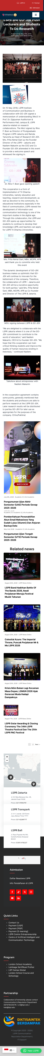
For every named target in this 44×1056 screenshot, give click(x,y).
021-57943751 (21, 803)
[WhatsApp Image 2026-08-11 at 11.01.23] (11, 706)
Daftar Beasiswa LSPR (20, 878)
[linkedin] (18, 898)
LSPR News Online (25, 36)
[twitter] (24, 891)
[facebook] (12, 891)
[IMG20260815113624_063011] (22, 553)
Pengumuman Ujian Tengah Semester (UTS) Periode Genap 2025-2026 (20, 537)
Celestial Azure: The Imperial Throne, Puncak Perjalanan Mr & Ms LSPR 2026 (21, 642)
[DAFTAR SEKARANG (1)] (9, 14)
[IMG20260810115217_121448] (22, 654)
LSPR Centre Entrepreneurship (23, 934)
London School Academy (20, 964)
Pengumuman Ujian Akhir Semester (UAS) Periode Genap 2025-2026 (20, 504)
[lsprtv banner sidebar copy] (22, 422)
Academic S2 (17, 512)
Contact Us (14, 922)
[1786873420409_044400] (22, 605)
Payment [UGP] (16, 925)
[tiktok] (18, 891)
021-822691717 (21, 819)
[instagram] (30, 891)
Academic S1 (19, 497)
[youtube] (12, 898)
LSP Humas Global (17, 970)
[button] (11, 777)
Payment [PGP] (16, 928)
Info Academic (29, 497)
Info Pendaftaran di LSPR (21, 883)
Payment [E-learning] (18, 931)
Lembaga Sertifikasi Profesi (21, 967)
